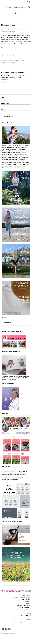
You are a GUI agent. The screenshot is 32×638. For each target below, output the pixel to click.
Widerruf (28, 603)
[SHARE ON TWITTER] (2, 55)
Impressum (27, 609)
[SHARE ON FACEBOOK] (5, 55)
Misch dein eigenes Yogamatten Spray (12, 60)
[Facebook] (25, 2)
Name (3, 97)
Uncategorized (11, 31)
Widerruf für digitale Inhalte (23, 605)
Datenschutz (27, 601)
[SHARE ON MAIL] (13, 55)
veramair (4, 29)
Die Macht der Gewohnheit (9, 62)
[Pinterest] (27, 2)
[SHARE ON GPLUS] (8, 55)
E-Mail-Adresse (5, 103)
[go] (28, 327)
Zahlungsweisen (26, 599)
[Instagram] (30, 2)
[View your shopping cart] (29, 7)
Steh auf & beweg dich (8, 58)
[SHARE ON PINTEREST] (10, 55)
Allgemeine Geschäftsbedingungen (21, 597)
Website (3, 109)
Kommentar (4, 79)
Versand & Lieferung (25, 607)
